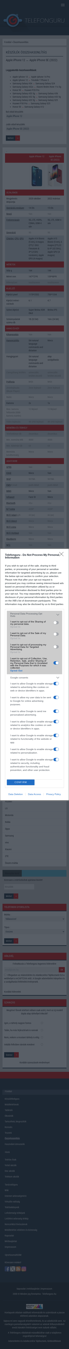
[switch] (56, 622)
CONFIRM (21, 782)
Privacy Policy (53, 794)
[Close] (62, 555)
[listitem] (34, 614)
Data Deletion (15, 794)
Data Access (34, 794)
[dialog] (34, 675)
